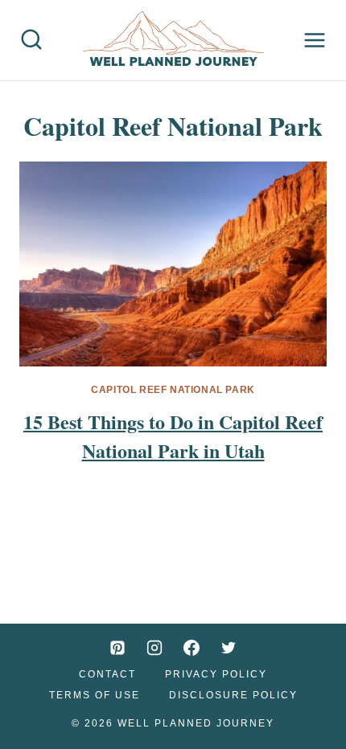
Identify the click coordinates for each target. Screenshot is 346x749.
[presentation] (173, 264)
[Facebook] (191, 648)
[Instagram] (154, 648)
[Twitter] (228, 648)
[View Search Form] (31, 40)
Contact (107, 674)
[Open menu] (315, 40)
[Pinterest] (117, 648)
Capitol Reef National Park (173, 389)
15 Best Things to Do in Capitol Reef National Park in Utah (173, 436)
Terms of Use (94, 695)
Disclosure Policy (233, 695)
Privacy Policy (216, 674)
